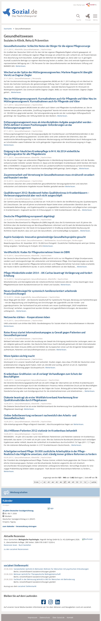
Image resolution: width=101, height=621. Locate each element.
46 (61, 482)
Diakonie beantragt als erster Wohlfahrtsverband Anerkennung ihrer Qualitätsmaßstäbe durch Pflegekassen (41, 399)
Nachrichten (46, 49)
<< (41, 482)
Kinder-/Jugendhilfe (23, 297)
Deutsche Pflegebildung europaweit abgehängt (29, 216)
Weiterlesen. (21, 66)
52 (85, 482)
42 (45, 482)
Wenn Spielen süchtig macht (19, 356)
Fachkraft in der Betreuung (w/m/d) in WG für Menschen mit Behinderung (44, 579)
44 (53, 482)
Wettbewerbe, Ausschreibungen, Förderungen (64, 240)
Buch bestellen (25, 545)
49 (73, 482)
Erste (36, 482)
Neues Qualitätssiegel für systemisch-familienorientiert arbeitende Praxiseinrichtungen (40, 292)
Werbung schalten (18, 492)
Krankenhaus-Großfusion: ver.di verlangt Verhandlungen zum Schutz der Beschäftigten (43, 375)
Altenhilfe (19, 49)
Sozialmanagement (22, 279)
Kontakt (70, 617)
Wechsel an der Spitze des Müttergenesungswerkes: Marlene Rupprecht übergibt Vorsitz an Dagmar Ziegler (48, 74)
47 (65, 482)
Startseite (8, 28)
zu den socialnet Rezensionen (16, 549)
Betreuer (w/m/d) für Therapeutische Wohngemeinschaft (37, 574)
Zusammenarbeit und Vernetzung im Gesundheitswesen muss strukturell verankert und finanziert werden (49, 176)
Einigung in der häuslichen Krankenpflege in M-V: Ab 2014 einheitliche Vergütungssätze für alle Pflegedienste (42, 153)
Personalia (36, 78)
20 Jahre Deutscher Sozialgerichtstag (18, 510)
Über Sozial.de (58, 617)
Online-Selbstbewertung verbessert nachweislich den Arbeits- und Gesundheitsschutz (40, 417)
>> (89, 482)
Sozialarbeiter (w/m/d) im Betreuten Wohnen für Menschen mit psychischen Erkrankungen (51, 569)
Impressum (32, 617)
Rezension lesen (10, 545)
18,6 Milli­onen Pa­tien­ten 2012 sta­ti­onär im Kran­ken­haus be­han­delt (40, 430)
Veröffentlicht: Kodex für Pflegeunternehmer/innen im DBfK (37, 252)
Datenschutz (45, 617)
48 (69, 482)
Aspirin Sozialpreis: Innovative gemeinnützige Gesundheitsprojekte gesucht (45, 237)
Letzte (93, 482)
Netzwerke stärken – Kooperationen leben (27, 317)
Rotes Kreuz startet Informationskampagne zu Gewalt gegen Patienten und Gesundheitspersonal (44, 334)
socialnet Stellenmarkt (16, 565)
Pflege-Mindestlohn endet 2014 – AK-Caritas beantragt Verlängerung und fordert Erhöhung (48, 274)
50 (77, 482)
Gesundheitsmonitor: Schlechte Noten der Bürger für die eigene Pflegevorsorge (47, 46)
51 (81, 482)
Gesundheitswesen (31, 49)
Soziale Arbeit (20, 240)
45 (57, 482)
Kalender (8, 500)
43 (49, 482)
